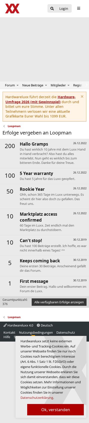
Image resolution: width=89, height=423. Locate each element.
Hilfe (6, 337)
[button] (17, 85)
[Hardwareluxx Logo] (12, 8)
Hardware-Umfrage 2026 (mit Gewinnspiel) (40, 99)
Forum (10, 85)
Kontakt (9, 332)
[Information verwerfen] (81, 97)
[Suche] (52, 8)
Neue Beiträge (32, 85)
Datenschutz (65, 332)
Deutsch (46, 325)
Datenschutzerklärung (37, 397)
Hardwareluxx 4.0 (20, 325)
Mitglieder (58, 85)
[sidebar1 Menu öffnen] (78, 8)
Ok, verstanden (55, 409)
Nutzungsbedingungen (36, 332)
